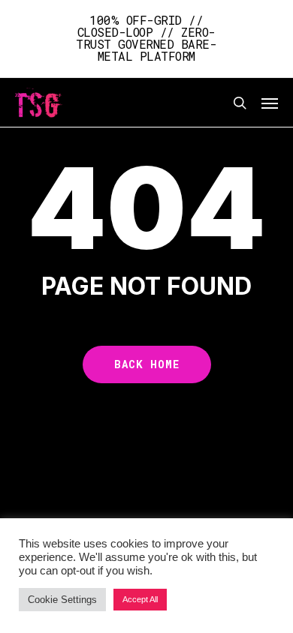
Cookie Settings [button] (62, 599)
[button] (269, 102)
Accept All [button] (140, 599)
